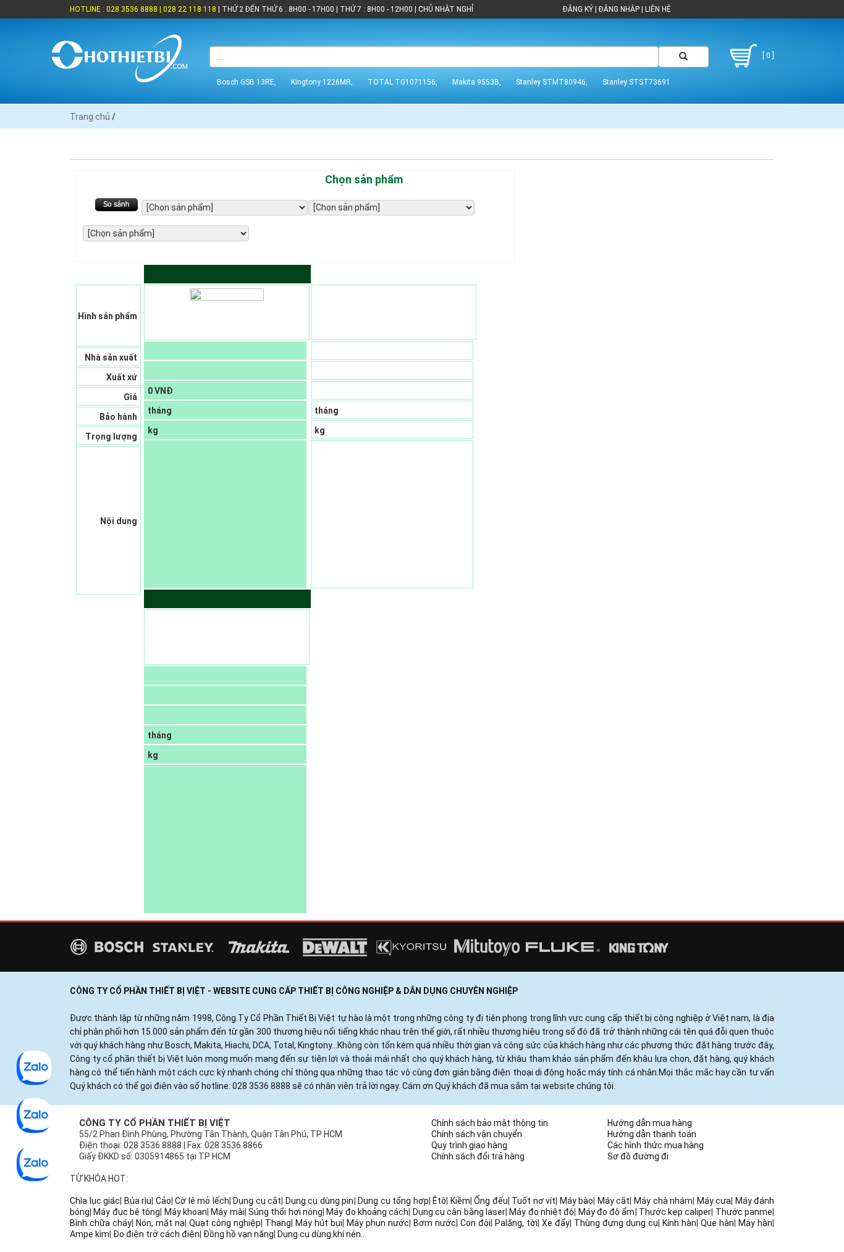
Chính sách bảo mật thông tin (489, 1123)
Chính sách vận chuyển (476, 1134)
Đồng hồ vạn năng (238, 1234)
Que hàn (717, 1223)
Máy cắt (613, 1201)
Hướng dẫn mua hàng (649, 1123)
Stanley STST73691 (636, 82)
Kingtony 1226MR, (322, 82)
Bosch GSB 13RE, (246, 82)
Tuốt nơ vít (533, 1201)
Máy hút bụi (318, 1223)
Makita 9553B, (476, 82)
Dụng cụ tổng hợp (393, 1201)
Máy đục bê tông (126, 1212)
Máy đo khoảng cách (367, 1212)
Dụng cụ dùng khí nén (319, 1234)
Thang (278, 1223)
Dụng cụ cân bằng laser (459, 1212)
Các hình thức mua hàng (655, 1145)
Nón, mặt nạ (160, 1223)
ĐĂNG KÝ (578, 9)
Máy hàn (755, 1223)
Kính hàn (679, 1223)
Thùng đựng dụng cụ (616, 1223)
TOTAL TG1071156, (402, 82)
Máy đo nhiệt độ (541, 1212)
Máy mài (227, 1212)
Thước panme (743, 1212)
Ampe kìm (89, 1234)
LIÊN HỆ (657, 9)
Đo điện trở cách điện (156, 1234)
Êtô (439, 1201)
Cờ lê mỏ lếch (202, 1201)
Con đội (475, 1223)
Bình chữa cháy (101, 1223)
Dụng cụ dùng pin (319, 1201)
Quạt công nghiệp (225, 1223)
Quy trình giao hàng (469, 1145)
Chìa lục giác (95, 1201)
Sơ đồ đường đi (638, 1156)
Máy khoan (185, 1212)
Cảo (163, 1201)
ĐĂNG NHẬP (619, 9)
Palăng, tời (516, 1223)
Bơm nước (434, 1223)
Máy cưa (714, 1201)
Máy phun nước (378, 1223)
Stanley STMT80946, (552, 82)
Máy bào (577, 1201)
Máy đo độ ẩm (606, 1212)
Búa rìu (138, 1201)
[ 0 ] (767, 55)
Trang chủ (90, 117)
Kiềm (460, 1201)
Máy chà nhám (663, 1201)
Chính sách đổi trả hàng (478, 1156)
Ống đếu (491, 1201)
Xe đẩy (556, 1223)
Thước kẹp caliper (675, 1212)
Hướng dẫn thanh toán (651, 1134)
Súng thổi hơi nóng (285, 1212)
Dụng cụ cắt (257, 1201)
